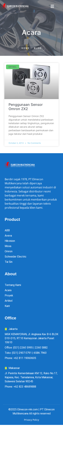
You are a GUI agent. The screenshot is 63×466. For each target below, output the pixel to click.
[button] (52, 6)
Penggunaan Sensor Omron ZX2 (26, 106)
